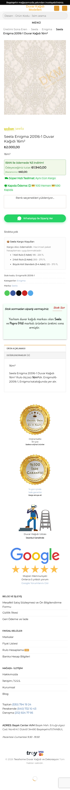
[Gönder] (64, 16)
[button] (4, 9)
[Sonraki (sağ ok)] (13, 784)
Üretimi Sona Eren (15, 29)
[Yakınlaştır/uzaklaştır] (3, 770)
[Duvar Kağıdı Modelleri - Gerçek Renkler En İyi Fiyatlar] (35, 8)
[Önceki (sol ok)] (3, 784)
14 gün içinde (35, 489)
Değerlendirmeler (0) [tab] (18, 355)
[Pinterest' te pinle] (24, 293)
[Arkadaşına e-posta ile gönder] (18, 293)
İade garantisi (35, 492)
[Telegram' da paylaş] (30, 293)
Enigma (47, 29)
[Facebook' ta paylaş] (13, 293)
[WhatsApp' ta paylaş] (7, 293)
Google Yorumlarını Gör (35, 583)
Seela (34, 29)
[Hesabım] (56, 8)
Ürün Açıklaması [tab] (16, 348)
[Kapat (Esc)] (32, 770)
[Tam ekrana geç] (13, 770)
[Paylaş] (22, 770)
